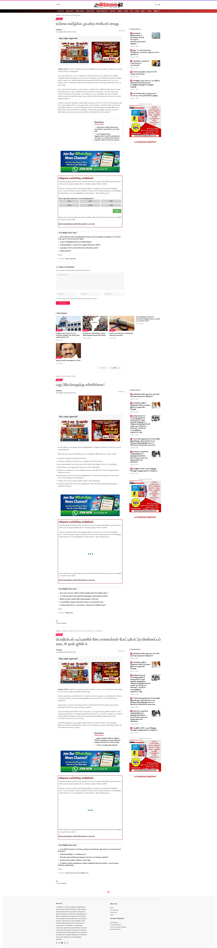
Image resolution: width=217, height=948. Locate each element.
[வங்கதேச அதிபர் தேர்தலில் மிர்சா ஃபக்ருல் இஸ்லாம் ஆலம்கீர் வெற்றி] (156, 405)
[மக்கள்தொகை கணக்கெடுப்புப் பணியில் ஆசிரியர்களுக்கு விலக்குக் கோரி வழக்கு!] (95, 323)
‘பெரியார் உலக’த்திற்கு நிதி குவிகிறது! (106, 745)
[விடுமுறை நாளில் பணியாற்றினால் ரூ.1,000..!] (68, 350)
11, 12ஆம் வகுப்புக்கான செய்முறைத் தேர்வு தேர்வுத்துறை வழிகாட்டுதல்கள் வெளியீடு (83, 596)
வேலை (71, 612)
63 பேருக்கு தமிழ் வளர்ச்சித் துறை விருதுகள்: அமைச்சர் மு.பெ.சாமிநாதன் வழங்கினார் (84, 857)
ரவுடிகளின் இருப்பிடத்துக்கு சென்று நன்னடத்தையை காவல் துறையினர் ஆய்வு (81, 602)
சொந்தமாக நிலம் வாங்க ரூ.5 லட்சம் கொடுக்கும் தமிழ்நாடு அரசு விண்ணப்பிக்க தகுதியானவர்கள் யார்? (68, 335)
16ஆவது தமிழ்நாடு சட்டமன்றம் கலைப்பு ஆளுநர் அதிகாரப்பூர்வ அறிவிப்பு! (80, 244)
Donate (117, 211)
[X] (59, 4)
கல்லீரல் (67, 612)
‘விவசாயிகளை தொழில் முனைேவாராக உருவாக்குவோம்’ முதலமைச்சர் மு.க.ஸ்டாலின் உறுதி (106, 129)
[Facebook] (57, 4)
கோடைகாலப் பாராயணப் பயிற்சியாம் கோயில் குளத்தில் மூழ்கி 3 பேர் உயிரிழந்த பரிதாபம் (84, 593)
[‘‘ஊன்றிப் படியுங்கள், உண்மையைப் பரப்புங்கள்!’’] (156, 63)
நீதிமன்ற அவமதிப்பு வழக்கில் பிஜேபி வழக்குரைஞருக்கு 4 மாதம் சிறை (79, 599)
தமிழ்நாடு (59, 18)
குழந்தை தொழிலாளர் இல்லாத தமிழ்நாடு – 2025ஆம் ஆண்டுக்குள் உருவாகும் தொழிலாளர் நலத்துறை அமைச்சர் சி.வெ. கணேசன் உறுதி (107, 740)
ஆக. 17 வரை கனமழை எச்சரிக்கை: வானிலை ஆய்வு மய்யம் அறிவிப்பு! (144, 52)
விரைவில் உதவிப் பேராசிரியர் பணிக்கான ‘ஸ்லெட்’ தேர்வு (75, 860)
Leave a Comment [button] (62, 623)
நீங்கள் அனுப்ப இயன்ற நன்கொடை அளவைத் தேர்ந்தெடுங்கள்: (77, 198)
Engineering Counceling (72, 873)
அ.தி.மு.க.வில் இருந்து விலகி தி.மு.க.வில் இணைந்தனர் (75, 242)
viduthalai (59, 29)
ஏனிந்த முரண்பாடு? (65, 250)
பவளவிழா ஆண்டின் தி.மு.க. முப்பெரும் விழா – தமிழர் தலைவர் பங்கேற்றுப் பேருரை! (83, 605)
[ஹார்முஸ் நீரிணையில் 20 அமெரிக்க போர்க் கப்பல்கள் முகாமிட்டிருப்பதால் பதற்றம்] (156, 35)
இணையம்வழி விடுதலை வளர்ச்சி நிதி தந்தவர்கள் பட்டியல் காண (77, 224)
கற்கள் (67, 258)
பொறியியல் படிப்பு (84, 873)
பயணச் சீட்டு (72, 258)
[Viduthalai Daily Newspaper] (108, 4)
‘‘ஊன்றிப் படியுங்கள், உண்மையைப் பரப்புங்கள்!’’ (140, 63)
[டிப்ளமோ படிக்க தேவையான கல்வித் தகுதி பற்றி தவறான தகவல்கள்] (121, 323)
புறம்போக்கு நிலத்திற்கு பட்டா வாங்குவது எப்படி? (73, 854)
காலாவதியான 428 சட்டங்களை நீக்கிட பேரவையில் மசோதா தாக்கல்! (79, 248)
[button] (156, 4)
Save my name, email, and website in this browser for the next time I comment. (77, 298)
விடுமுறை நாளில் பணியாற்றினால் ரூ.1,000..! (68, 360)
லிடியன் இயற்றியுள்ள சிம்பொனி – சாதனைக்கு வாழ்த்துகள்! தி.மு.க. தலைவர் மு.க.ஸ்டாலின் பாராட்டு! (148, 318)
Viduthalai (59, 650)
